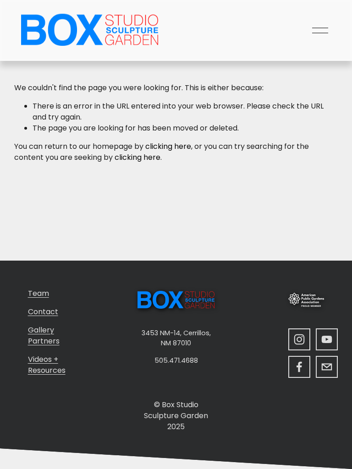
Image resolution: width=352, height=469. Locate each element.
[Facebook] (299, 367)
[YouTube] (327, 339)
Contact (43, 311)
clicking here (168, 146)
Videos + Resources (47, 365)
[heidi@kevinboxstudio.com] (327, 367)
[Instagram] (299, 339)
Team (38, 293)
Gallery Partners (44, 335)
